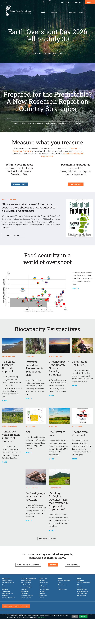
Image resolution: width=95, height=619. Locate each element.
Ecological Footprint (22, 151)
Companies (5, 589)
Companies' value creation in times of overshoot (11, 436)
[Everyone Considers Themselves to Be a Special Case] (36, 346)
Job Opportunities (81, 595)
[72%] (36, 416)
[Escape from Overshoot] (82, 416)
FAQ (78, 585)
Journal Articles (25, 591)
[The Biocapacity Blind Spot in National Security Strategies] (59, 346)
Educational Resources (27, 595)
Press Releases (62, 585)
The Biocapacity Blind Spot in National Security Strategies (59, 368)
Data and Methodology (8, 582)
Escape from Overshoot (80, 433)
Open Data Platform (26, 582)
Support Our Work (44, 585)
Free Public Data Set (26, 585)
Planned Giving (43, 587)
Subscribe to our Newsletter (16, 606)
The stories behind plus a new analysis (47, 53)
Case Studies (24, 593)
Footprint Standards (26, 597)
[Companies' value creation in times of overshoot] (12, 415)
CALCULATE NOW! (19, 184)
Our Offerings (80, 580)
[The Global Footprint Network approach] (12, 346)
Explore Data (72, 564)
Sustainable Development (8, 597)
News (81, 12)
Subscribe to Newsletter (64, 580)
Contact (42, 597)
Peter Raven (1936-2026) (79, 363)
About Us (72, 12)
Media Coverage (62, 589)
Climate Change (6, 591)
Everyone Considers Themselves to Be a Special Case (35, 368)
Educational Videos (82, 589)
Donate (90, 2)
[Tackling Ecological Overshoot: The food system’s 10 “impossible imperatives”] (59, 477)
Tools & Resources (59, 12)
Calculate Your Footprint (71, 2)
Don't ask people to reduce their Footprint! (36, 496)
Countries (4, 585)
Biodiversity (5, 595)
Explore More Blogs (47, 538)
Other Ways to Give (44, 589)
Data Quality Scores (82, 593)
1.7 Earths (72, 148)
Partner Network (44, 582)
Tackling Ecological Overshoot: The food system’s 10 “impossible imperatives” (58, 501)
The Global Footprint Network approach (8, 366)
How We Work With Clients (84, 582)
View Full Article (13, 235)
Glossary (79, 587)
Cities (3, 587)
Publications (24, 589)
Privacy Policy (43, 595)
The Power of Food (57, 433)
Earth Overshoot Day (7, 593)
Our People (42, 580)
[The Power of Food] (59, 416)
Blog (59, 582)
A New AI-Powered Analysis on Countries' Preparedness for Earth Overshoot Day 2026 (47, 123)
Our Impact (42, 591)
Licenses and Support (26, 587)
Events (60, 587)
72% (28, 432)
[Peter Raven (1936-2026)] (82, 346)
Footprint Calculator (26, 580)
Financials (42, 593)
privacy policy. (42, 617)
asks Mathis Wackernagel (29, 207)
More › (76, 288)
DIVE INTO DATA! (76, 184)
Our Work (44, 12)
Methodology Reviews (82, 591)
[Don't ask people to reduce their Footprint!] (36, 477)
